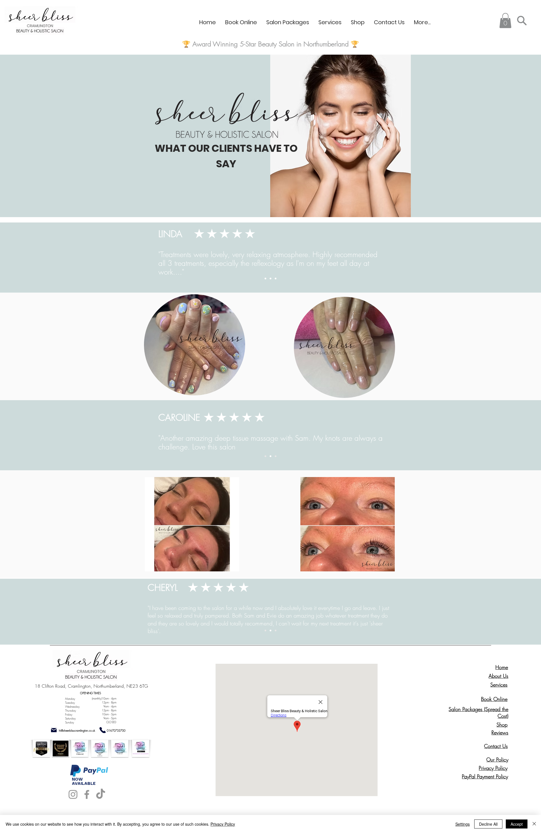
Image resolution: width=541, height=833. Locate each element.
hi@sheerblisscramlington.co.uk (77, 730)
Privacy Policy (222, 824)
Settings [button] (462, 824)
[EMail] (54, 730)
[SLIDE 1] (265, 278)
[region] (193, 344)
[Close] (534, 823)
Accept (517, 824)
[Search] (521, 20)
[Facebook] (87, 794)
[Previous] (30, 257)
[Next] (510, 257)
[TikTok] (101, 794)
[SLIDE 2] (270, 278)
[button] (505, 20)
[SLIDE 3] (275, 278)
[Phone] (102, 730)
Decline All (488, 824)
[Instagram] (73, 794)
